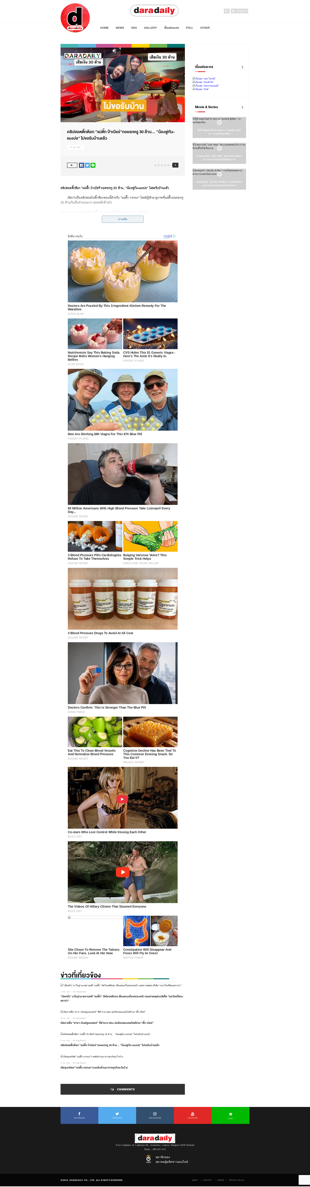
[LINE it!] (93, 165)
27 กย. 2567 (75, 147)
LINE (230, 1119)
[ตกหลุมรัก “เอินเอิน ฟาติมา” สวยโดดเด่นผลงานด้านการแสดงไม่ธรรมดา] (219, 174)
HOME (104, 27)
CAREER (220, 1180)
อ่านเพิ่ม (122, 219)
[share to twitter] (87, 165)
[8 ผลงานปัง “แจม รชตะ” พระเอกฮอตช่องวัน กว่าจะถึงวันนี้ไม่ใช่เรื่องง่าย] (219, 148)
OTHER (205, 27)
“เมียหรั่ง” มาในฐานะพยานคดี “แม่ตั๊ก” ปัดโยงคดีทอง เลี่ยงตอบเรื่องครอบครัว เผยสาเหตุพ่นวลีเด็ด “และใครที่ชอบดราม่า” (122, 998)
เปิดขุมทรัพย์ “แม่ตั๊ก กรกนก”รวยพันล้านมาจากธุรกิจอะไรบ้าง (111, 212)
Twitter (117, 1118)
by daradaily (79, 992)
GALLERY (150, 27)
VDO (134, 27)
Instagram (155, 1118)
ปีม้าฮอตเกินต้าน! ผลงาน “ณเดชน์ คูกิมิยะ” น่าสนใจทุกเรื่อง (219, 132)
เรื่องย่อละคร (171, 27)
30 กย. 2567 (65, 1018)
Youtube (193, 1118)
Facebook (79, 1118)
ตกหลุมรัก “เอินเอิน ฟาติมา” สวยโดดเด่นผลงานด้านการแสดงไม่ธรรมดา (219, 183)
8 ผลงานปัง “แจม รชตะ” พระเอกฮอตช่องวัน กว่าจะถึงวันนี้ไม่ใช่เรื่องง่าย (219, 157)
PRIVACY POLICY (236, 1180)
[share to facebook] (81, 165)
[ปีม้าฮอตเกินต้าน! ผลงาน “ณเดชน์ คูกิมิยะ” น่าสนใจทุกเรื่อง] (219, 123)
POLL (189, 27)
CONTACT (207, 1180)
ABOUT (195, 1180)
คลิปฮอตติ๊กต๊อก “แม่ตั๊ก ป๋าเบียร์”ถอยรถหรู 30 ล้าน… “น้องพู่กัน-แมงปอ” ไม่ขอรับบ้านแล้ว (110, 1045)
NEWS (120, 27)
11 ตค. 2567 (65, 992)
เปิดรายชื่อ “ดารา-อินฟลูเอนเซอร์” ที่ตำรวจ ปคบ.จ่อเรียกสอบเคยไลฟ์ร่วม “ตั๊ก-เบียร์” (107, 1023)
